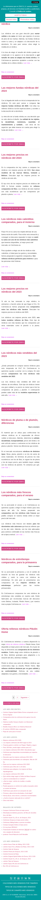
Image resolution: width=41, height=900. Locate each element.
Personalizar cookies (27, 19)
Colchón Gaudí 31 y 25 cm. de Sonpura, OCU (17, 817)
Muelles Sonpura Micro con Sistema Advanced (17, 727)
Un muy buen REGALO (10, 827)
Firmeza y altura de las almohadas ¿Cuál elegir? (18, 793)
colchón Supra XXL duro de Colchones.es (15, 863)
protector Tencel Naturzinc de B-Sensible (15, 834)
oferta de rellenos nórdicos (15, 644)
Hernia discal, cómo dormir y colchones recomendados (19, 795)
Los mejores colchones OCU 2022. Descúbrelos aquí (19, 750)
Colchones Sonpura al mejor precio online (15, 820)
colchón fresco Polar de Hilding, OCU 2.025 (16, 844)
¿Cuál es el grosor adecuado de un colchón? (16, 798)
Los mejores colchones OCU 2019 (13, 774)
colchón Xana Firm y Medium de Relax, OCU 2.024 (18, 847)
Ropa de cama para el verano (12, 731)
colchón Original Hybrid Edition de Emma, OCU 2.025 (19, 856)
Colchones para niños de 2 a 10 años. (14, 766)
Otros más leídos (8, 800)
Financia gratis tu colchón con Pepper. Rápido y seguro (20, 745)
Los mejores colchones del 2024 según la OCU (17, 742)
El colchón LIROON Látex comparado (14, 729)
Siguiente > (25, 697)
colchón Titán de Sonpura (11, 861)
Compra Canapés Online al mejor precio (15, 825)
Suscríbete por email (13, 77)
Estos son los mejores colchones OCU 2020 (16, 764)
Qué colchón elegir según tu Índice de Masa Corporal (19, 776)
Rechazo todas (11, 19)
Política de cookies (24, 11)
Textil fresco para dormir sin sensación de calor (17, 791)
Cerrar (35, 2)
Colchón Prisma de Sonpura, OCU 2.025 (15, 851)
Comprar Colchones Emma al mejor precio (16, 810)
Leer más (27, 63)
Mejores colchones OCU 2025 (12, 740)
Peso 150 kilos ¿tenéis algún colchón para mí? (17, 747)
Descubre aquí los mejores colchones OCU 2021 (18, 757)
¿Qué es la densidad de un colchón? (14, 779)
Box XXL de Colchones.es (11, 866)
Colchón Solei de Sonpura (11, 849)
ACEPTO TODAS (20, 15)
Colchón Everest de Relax (11, 854)
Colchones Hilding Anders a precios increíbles (17, 822)
